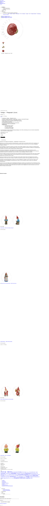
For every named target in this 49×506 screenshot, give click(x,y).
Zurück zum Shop (5, 14)
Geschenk (16, 474)
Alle (4, 110)
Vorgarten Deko (5, 478)
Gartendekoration (8, 473)
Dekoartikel (16, 472)
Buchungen (3, 11)
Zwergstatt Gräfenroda (19, 478)
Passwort (1, 500)
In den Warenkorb (3, 137)
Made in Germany (19, 475)
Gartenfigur (13, 473)
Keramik (38, 474)
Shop (3, 110)
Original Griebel (26, 475)
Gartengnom (18, 473)
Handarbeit (26, 474)
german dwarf (7, 474)
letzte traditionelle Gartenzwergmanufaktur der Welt (10, 475)
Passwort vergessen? (3, 503)
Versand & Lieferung (5, 483)
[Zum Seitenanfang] (0, 487)
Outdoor (31, 475)
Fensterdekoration (32, 472)
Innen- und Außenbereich (33, 474)
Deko (13, 472)
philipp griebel (35, 475)
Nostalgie (23, 475)
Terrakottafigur (20, 476)
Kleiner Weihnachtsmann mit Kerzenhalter (6, 399)
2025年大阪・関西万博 (6, 472)
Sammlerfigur (7, 476)
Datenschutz (4, 482)
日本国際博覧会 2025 (28, 478)
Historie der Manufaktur (6, 490)
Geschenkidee (21, 474)
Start (1, 110)
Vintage (2, 478)
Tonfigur (28, 476)
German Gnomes (12, 474)
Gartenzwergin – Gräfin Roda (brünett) (6, 341)
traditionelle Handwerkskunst (35, 476)
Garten (37, 472)
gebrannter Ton (3, 474)
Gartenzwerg (28, 473)
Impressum (4, 481)
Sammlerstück (13, 476)
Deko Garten (24, 472)
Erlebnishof (3, 7)
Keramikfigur (3, 475)
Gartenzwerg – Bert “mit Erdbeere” (5, 455)
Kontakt (3, 480)
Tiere (6, 110)
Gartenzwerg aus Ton (34, 473)
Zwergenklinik (4, 491)
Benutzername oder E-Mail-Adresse (5, 498)
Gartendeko (3, 473)
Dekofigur (20, 472)
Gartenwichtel (23, 473)
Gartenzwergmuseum (6, 8)
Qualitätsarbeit (3, 476)
